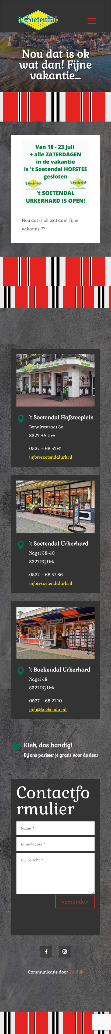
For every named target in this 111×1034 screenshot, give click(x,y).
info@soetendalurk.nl (50, 457)
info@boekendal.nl (48, 709)
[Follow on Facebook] (46, 952)
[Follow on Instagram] (65, 952)
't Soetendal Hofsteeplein (61, 417)
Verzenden (75, 901)
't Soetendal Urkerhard (58, 543)
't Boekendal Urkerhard (59, 669)
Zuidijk (76, 972)
